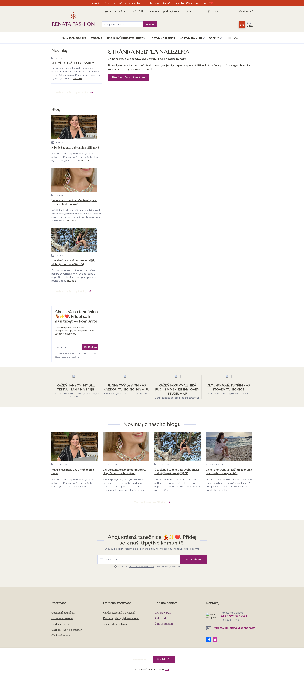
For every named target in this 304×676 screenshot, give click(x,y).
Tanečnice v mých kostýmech (163, 11)
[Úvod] (73, 19)
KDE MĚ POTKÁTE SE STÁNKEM (72, 63)
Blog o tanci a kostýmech (115, 11)
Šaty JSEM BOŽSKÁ (74, 37)
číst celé (77, 78)
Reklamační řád (60, 624)
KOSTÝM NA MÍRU (191, 37)
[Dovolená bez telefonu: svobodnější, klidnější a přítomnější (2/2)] (74, 240)
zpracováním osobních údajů (82, 353)
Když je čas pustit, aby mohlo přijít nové (75, 147)
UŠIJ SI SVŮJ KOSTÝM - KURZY (126, 37)
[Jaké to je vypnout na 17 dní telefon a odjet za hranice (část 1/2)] (229, 446)
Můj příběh (138, 11)
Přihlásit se (90, 347)
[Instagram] (216, 639)
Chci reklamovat (60, 635)
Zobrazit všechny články (71, 291)
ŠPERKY (214, 37)
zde (167, 669)
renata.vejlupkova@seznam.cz (234, 628)
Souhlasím (164, 659)
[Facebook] (209, 639)
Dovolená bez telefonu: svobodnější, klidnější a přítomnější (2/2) (73, 262)
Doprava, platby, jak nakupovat (121, 618)
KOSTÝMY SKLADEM (162, 37)
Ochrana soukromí (62, 618)
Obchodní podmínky (63, 612)
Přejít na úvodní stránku (128, 77)
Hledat (150, 24)
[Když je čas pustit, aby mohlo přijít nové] (74, 127)
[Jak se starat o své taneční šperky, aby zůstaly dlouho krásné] (74, 180)
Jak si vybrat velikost (115, 624)
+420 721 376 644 (234, 616)
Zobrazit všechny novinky (72, 92)
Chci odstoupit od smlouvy (66, 629)
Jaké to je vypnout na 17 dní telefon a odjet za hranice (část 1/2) (229, 471)
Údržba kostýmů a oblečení (119, 612)
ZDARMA (96, 37)
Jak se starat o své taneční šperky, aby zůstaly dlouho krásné (74, 202)
